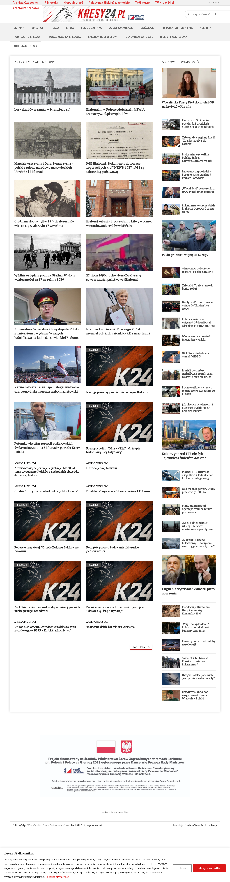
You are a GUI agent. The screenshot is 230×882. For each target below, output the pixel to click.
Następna (138, 646)
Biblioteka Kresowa (173, 37)
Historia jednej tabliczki (101, 468)
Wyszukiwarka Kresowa (65, 37)
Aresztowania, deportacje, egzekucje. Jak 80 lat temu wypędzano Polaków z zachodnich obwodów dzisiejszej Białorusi (46, 471)
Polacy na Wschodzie (138, 37)
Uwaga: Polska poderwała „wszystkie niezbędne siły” (198, 676)
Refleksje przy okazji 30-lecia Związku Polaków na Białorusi (46, 549)
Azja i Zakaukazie (121, 27)
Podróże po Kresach (27, 37)
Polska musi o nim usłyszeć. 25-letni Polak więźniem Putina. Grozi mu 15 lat (198, 324)
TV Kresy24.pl (164, 2)
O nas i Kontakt (71, 825)
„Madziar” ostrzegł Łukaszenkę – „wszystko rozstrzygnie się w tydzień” (199, 543)
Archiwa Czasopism (26, 2)
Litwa (70, 27)
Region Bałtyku (91, 27)
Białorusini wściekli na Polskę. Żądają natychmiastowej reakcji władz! (197, 159)
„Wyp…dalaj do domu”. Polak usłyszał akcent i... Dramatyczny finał (197, 627)
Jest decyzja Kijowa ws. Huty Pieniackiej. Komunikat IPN (196, 610)
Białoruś (37, 27)
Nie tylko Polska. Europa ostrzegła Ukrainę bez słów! (197, 305)
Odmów (182, 868)
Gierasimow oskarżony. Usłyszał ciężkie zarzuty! (197, 270)
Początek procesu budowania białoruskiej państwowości (112, 549)
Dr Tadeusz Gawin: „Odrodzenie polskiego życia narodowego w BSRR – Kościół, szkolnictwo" (45, 628)
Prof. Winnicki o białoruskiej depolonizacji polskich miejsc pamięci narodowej (47, 609)
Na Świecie (147, 27)
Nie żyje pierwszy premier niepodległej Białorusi (117, 392)
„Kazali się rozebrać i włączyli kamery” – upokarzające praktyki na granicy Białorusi (197, 527)
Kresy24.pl (20, 825)
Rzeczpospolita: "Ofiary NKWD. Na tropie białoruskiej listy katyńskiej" (113, 450)
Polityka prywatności (57, 876)
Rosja (55, 27)
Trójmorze (142, 2)
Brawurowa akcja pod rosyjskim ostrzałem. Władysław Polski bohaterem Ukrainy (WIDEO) (195, 698)
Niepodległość (73, 2)
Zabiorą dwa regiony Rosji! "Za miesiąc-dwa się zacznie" (198, 140)
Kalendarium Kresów (102, 37)
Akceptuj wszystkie (209, 868)
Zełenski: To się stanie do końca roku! (197, 287)
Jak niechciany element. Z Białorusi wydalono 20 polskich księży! (197, 407)
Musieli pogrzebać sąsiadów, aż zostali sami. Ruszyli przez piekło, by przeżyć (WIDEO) (197, 375)
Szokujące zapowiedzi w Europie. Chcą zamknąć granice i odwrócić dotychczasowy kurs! (197, 176)
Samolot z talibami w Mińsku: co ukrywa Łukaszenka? (195, 661)
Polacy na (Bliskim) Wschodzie (109, 2)
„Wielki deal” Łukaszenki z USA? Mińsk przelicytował (198, 190)
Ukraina (18, 27)
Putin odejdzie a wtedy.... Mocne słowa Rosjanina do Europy (198, 390)
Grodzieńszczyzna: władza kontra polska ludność (46, 491)
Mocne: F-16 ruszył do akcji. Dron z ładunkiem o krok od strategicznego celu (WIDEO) (197, 476)
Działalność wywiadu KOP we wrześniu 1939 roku (118, 491)
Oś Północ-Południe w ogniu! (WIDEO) (195, 354)
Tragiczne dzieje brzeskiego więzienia (110, 627)
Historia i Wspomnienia (177, 27)
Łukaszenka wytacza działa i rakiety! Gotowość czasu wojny (198, 208)
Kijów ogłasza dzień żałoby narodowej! (198, 642)
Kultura (205, 27)
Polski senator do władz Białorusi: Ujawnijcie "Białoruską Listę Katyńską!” (115, 609)
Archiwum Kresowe (26, 8)
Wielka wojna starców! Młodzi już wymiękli (196, 338)
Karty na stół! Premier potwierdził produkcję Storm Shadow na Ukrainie (198, 123)
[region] (115, 865)
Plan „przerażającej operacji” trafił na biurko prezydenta (197, 509)
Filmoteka (51, 2)
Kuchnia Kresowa (25, 46)
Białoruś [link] (93, 350)
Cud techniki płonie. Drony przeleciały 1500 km (198, 490)
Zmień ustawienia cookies (115, 812)
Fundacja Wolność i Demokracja (201, 825)
